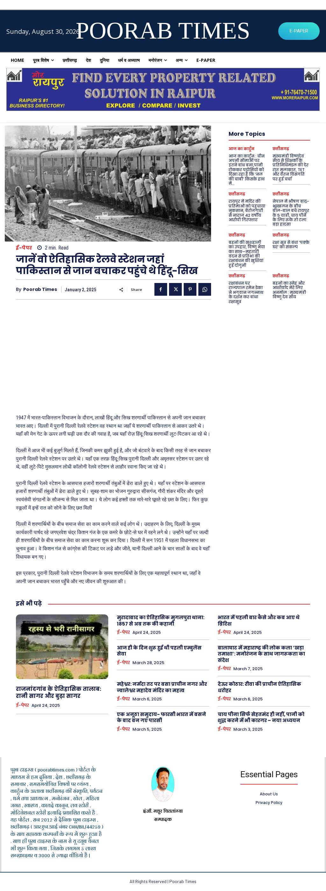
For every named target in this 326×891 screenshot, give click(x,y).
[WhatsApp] (204, 289)
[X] (175, 289)
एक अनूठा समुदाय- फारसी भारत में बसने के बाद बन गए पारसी (161, 717)
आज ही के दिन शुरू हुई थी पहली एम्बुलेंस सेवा (159, 650)
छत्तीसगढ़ (281, 149)
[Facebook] (160, 289)
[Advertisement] (113, 353)
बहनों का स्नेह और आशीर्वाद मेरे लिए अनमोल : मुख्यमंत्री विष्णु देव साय (289, 290)
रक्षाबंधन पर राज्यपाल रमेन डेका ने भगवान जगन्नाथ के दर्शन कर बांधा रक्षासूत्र (246, 292)
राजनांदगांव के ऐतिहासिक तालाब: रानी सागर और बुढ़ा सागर (58, 692)
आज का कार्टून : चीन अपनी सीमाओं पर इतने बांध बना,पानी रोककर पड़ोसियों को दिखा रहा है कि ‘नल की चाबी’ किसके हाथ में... (247, 169)
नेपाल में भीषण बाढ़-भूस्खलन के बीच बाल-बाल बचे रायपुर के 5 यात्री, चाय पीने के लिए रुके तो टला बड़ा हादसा (291, 213)
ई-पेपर (24, 247)
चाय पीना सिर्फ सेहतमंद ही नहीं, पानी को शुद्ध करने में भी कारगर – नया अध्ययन (261, 717)
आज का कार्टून (241, 149)
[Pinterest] (190, 289)
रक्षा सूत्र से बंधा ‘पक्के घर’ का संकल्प (291, 245)
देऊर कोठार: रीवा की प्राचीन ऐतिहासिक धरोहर (259, 687)
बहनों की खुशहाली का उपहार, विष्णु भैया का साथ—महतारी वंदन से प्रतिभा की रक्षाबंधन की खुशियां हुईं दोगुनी (247, 254)
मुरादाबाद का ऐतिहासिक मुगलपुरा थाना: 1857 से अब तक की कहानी (160, 620)
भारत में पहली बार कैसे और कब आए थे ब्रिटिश (259, 620)
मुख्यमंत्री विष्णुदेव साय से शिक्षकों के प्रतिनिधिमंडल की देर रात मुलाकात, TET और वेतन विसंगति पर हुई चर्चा (290, 167)
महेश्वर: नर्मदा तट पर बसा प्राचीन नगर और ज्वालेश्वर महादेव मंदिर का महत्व (162, 687)
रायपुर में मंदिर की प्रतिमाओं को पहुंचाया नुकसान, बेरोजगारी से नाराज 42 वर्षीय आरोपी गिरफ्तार (247, 210)
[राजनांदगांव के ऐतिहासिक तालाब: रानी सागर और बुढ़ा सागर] (62, 646)
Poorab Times (40, 289)
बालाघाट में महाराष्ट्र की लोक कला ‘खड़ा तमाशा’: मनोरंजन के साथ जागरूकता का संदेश (261, 653)
